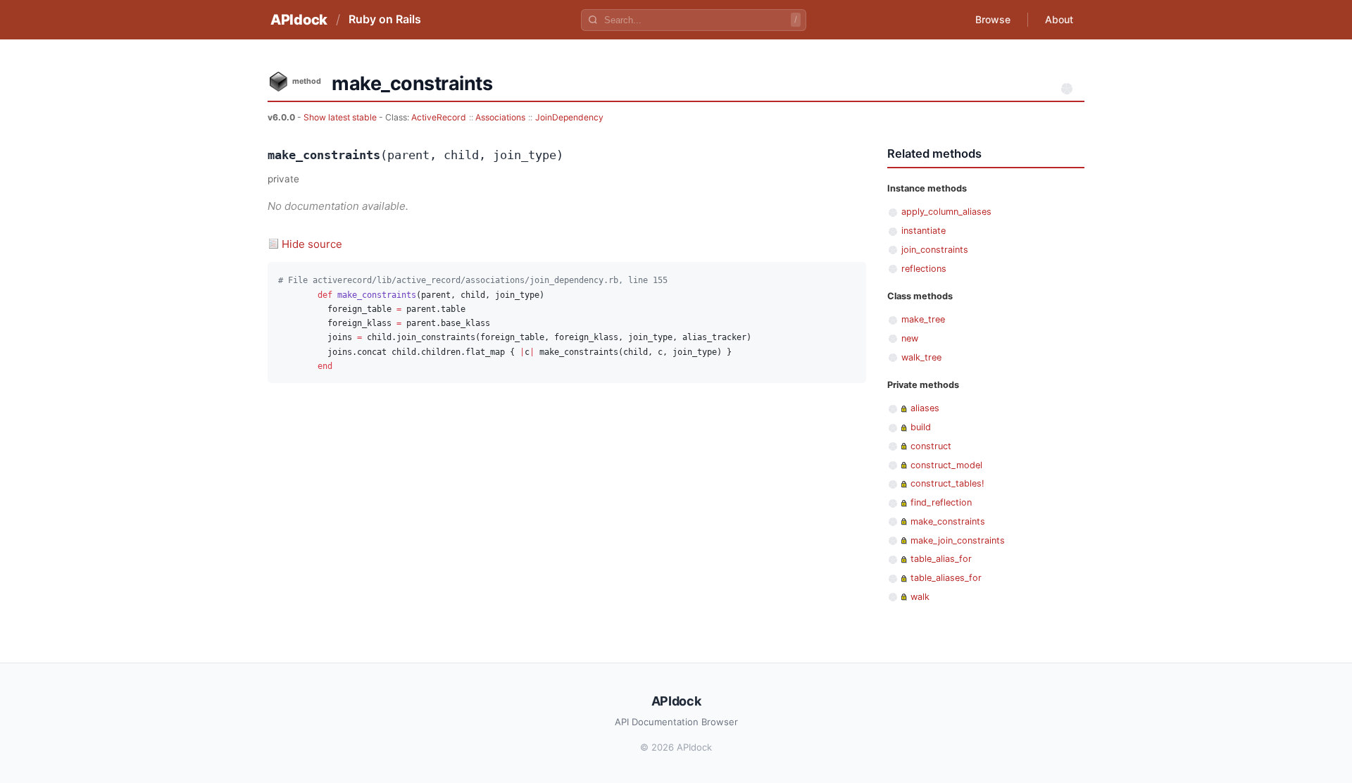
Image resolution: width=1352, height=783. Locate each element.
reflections (923, 268)
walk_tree (921, 357)
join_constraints (934, 249)
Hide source (312, 244)
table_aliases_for (946, 577)
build (920, 427)
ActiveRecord (438, 117)
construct (930, 446)
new (909, 338)
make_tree (923, 319)
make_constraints (947, 521)
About (1059, 19)
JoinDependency (569, 117)
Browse (992, 19)
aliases (924, 408)
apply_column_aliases (946, 211)
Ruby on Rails (385, 19)
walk (920, 596)
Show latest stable (341, 117)
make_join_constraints (957, 540)
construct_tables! (947, 483)
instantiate (923, 230)
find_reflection (941, 502)
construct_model (946, 465)
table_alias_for (941, 558)
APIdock (298, 19)
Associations (500, 117)
